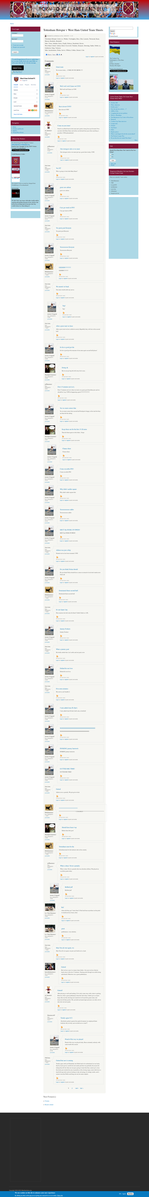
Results (112, 165)
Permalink (47, 74)
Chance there (66, 448)
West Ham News (16, 71)
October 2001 (114, 103)
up (57, 74)
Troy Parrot (114, 128)
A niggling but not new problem (119, 113)
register (92, 56)
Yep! (63, 306)
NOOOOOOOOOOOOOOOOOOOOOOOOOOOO (77, 728)
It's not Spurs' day (62, 610)
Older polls (113, 163)
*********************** (68, 808)
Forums (47, 1101)
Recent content (49, 1105)
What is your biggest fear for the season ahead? (123, 134)
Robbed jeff (69, 887)
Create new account (18, 45)
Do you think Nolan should (69, 569)
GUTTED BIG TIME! (67, 769)
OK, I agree (122, 1193)
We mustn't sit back (62, 286)
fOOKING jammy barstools (69, 748)
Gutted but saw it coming (64, 1060)
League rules (114, 123)
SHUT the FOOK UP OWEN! (70, 530)
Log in (87, 56)
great (63, 928)
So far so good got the (67, 347)
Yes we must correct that (68, 408)
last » (81, 1088)
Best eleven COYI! (65, 106)
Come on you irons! (63, 125)
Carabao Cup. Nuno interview (118, 121)
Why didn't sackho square (68, 489)
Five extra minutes (62, 689)
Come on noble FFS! (67, 469)
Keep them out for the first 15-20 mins (74, 429)
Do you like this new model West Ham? (121, 138)
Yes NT (58, 168)
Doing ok (65, 367)
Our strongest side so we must (70, 149)
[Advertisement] (25, 214)
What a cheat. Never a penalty (70, 866)
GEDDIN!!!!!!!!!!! (65, 267)
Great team (59, 67)
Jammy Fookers (65, 629)
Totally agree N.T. (67, 1018)
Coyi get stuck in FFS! (67, 207)
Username (15, 33)
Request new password (19, 47)
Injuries (15, 130)
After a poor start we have (64, 326)
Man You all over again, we (65, 948)
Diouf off (113, 119)
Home (12, 24)
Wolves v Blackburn (116, 115)
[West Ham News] (17, 72)
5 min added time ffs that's (68, 708)
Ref (62, 907)
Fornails (113, 125)
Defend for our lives (66, 668)
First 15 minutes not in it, (66, 387)
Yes (113, 154)
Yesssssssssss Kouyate (67, 247)
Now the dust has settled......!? (118, 109)
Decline (130, 1193)
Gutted (58, 789)
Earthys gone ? (115, 107)
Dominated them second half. (68, 590)
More (136, 140)
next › (77, 1088)
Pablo (112, 130)
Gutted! (60, 990)
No (112, 157)
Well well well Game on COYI (70, 86)
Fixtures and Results (18, 129)
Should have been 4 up (69, 827)
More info (60, 1195)
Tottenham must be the (66, 847)
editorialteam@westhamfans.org (21, 144)
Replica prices (115, 132)
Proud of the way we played (74, 1039)
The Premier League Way (117, 136)
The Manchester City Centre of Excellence (122, 117)
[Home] (74, 10)
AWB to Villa (114, 111)
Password (15, 39)
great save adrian (65, 187)
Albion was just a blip (63, 550)
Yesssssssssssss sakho (67, 509)
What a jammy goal (62, 649)
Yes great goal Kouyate (63, 228)
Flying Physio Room (18, 132)
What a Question (115, 105)
